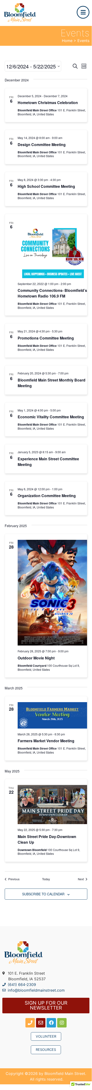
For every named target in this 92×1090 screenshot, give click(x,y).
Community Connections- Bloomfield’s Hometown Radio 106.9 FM (52, 293)
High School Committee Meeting (46, 186)
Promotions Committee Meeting (46, 338)
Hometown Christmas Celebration (48, 102)
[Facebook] (51, 1022)
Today (46, 879)
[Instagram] (62, 1022)
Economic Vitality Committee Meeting (51, 416)
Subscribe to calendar (43, 894)
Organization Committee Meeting (47, 495)
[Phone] (30, 1022)
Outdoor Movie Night (36, 658)
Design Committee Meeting (42, 144)
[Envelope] (40, 1022)
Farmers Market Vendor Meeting (46, 740)
